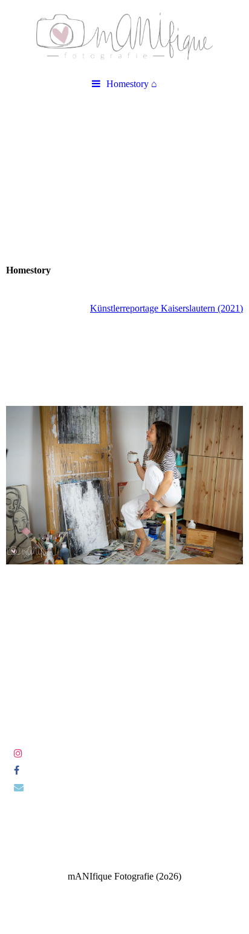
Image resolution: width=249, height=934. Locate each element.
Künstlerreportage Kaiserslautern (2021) (166, 308)
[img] (124, 36)
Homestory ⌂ (131, 84)
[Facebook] (15, 770)
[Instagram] (17, 753)
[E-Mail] (18, 787)
